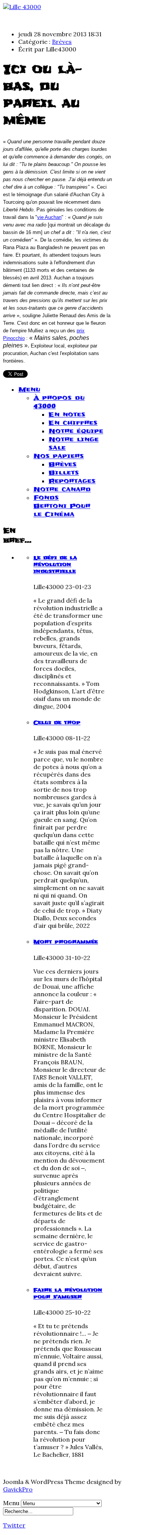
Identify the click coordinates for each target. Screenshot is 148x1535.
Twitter (14, 1525)
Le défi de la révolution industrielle (55, 564)
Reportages (72, 481)
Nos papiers (58, 456)
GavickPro (18, 1489)
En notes (67, 414)
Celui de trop (56, 722)
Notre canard (62, 489)
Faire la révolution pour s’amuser (67, 1293)
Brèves (62, 41)
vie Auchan (49, 217)
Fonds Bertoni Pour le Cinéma (61, 505)
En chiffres (73, 423)
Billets (64, 472)
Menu (29, 389)
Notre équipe (76, 431)
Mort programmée (65, 941)
